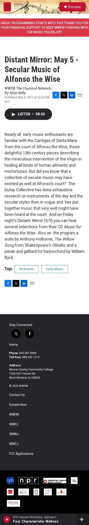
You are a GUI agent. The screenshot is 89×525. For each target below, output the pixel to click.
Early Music (54, 269)
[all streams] (83, 519)
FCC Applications (21, 453)
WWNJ (13, 434)
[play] (7, 519)
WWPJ (13, 424)
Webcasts (26, 269)
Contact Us (17, 395)
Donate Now (18, 404)
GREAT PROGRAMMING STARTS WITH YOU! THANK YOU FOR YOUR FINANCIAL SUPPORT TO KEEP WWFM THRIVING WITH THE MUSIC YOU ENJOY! (44, 27)
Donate (74, 7)
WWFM (13, 345)
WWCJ (13, 444)
